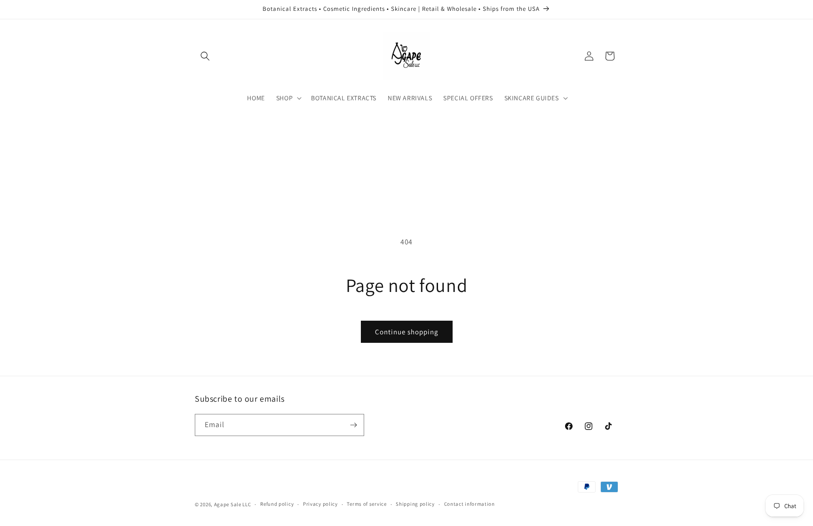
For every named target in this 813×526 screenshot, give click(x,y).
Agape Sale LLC (232, 504)
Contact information (469, 504)
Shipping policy (415, 504)
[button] (205, 56)
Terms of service (366, 504)
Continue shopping (406, 331)
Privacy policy (320, 504)
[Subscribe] (353, 425)
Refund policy (277, 504)
